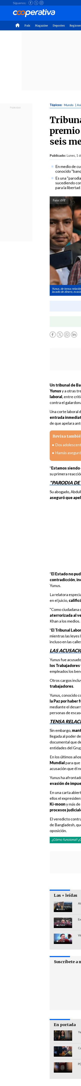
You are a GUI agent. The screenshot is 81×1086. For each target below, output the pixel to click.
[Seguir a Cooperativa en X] (36, 3)
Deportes (59, 25)
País (27, 25)
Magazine (41, 25)
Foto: (56, 200)
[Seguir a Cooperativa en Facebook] (31, 3)
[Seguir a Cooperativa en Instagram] (41, 3)
